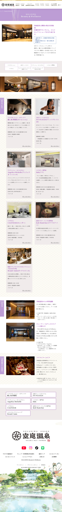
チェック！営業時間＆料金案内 (30, 4)
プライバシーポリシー (32, 465)
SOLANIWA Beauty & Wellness (31, 460)
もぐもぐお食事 (23, 4)
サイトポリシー (20, 465)
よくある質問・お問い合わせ (53, 4)
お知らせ (42, 457)
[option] (17, 33)
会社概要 (54, 457)
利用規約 (43, 465)
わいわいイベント (42, 4)
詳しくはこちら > (27, 146)
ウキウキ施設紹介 (18, 4)
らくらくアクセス (47, 4)
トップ (1, 11)
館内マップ (42, 454)
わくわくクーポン (37, 4)
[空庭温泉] (8, 5)
